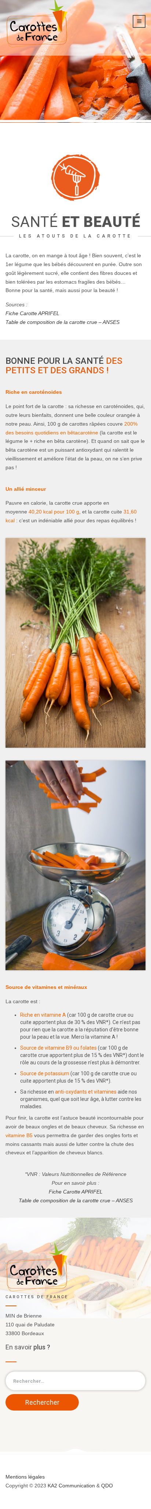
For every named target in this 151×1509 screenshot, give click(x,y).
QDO (107, 1486)
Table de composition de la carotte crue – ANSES (62, 322)
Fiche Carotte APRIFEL (32, 313)
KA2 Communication (71, 1486)
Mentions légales (25, 1477)
